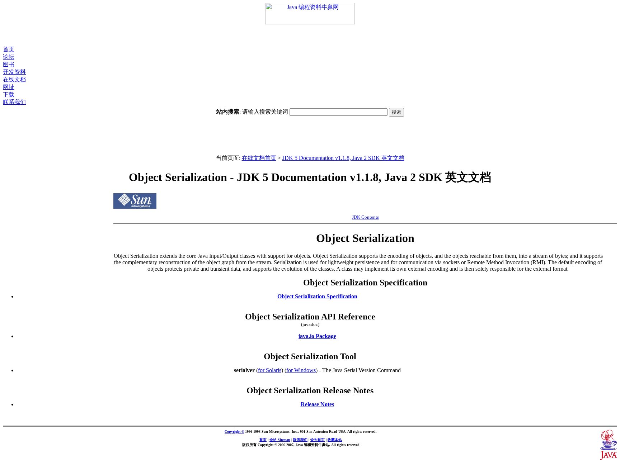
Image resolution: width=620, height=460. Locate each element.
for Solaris (269, 370)
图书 (8, 64)
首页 (8, 49)
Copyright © (234, 431)
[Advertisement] (310, 35)
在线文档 (14, 79)
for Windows (301, 370)
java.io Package (317, 336)
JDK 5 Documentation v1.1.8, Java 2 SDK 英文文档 (343, 158)
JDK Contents (365, 217)
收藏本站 (335, 440)
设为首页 (317, 440)
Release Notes (317, 404)
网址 (8, 87)
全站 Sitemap (279, 440)
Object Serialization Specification (317, 296)
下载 (8, 94)
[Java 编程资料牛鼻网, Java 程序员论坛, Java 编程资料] (310, 22)
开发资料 (14, 72)
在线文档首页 (259, 158)
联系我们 (14, 102)
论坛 (8, 57)
